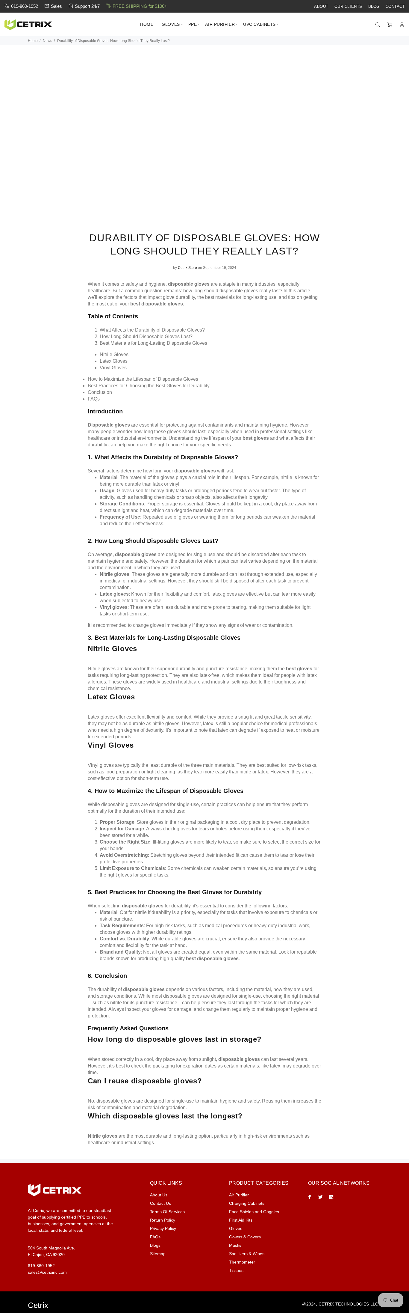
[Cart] (389, 25)
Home (33, 41)
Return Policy (162, 1220)
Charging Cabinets (246, 1203)
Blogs (155, 1245)
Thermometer (242, 1262)
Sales (56, 6)
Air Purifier (239, 1194)
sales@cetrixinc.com (47, 1272)
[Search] (379, 25)
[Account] (400, 25)
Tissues (236, 1270)
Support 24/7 (87, 6)
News (47, 41)
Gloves (235, 1228)
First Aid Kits (240, 1220)
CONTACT (395, 6)
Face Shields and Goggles (254, 1211)
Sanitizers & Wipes (246, 1253)
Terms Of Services (167, 1211)
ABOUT (321, 6)
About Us (158, 1194)
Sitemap (158, 1253)
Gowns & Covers (245, 1236)
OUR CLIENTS (348, 6)
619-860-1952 (24, 6)
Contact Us (160, 1203)
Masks (235, 1245)
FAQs (155, 1236)
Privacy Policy (163, 1228)
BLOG (374, 6)
